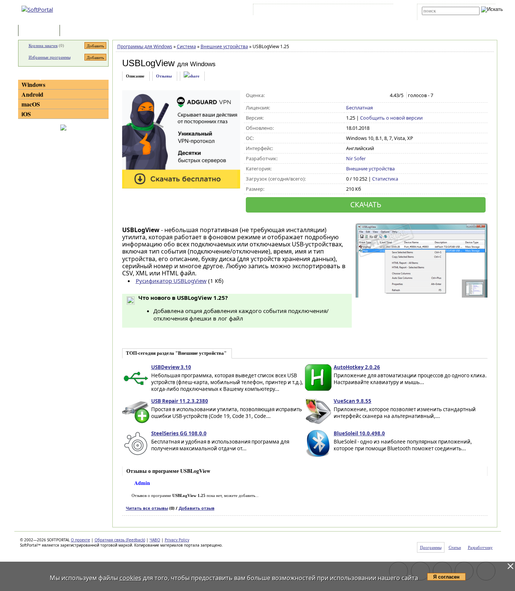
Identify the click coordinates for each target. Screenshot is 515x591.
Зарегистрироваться (320, 11)
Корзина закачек (43, 45)
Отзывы (164, 76)
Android (32, 94)
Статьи (78, 31)
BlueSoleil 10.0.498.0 (359, 433)
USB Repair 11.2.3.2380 (179, 401)
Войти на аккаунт (277, 11)
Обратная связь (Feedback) (120, 539)
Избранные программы (50, 57)
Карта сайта (359, 11)
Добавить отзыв (197, 508)
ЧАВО (155, 539)
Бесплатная (359, 107)
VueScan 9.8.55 (352, 401)
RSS (382, 11)
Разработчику (480, 547)
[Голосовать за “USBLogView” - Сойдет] (366, 95)
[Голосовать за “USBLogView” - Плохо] (358, 95)
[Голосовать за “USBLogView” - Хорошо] (374, 95)
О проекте (80, 539)
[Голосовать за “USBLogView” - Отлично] (382, 95)
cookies (130, 578)
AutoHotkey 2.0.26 (357, 367)
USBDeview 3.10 (171, 367)
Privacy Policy (177, 539)
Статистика (385, 178)
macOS (30, 104)
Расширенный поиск (443, 17)
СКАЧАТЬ (365, 204)
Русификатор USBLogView (171, 280)
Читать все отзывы (147, 508)
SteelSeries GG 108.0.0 (179, 433)
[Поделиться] (191, 76)
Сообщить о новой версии (391, 117)
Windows (33, 84)
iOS (26, 113)
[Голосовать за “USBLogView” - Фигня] (350, 95)
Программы (40, 31)
